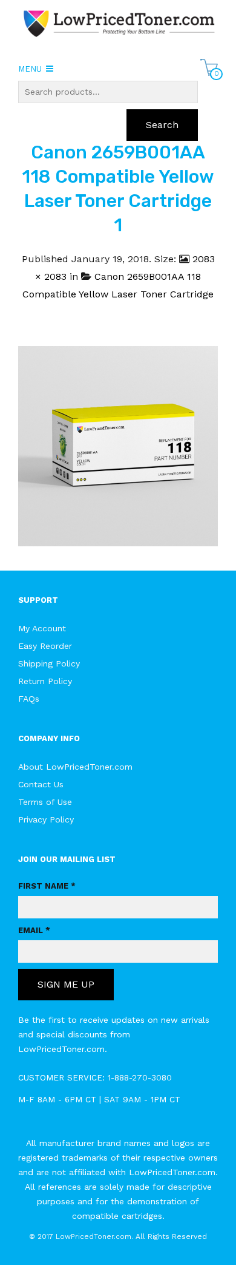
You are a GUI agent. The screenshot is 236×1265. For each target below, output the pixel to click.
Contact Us (41, 784)
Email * (34, 930)
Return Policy (45, 681)
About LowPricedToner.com (75, 767)
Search (162, 125)
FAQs (28, 699)
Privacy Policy (46, 819)
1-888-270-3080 (140, 1077)
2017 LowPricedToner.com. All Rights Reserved (122, 1236)
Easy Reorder (45, 646)
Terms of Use (45, 802)
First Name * (47, 885)
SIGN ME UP (66, 984)
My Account (42, 628)
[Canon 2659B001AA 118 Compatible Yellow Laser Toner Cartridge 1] (118, 445)
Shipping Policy (49, 663)
